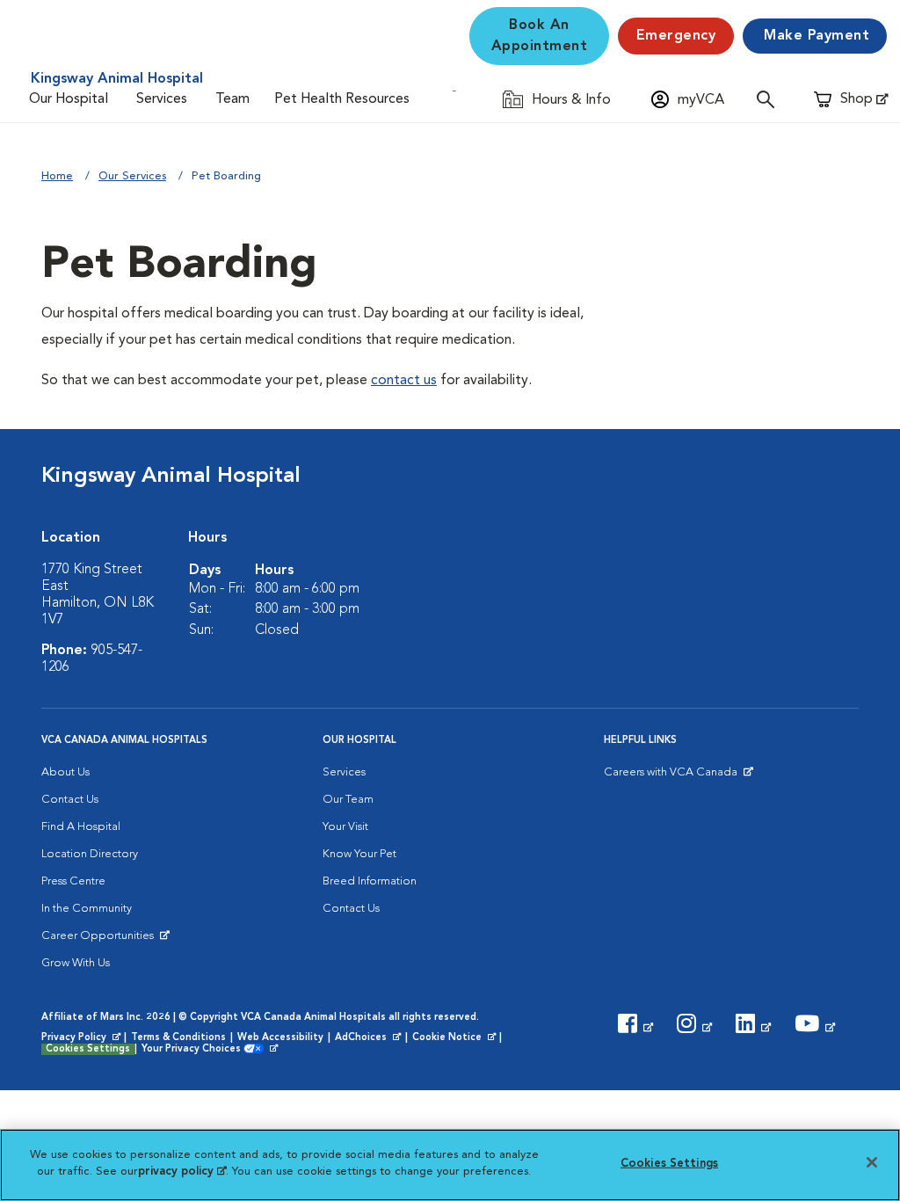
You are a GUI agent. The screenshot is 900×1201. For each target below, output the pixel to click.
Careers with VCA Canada (672, 776)
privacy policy (182, 1171)
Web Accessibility (280, 1038)
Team (232, 99)
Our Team (348, 799)
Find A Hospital (80, 827)
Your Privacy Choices (195, 1050)
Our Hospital (68, 99)
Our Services (132, 176)
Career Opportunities (100, 940)
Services (161, 99)
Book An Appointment (539, 36)
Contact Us (69, 799)
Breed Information (370, 881)
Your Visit (345, 827)
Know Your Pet (359, 854)
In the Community (86, 908)
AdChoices (369, 1038)
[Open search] (770, 98)
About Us (65, 772)
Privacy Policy (82, 1038)
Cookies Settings (88, 1049)
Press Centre (73, 881)
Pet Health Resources (342, 99)
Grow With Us (75, 963)
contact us (404, 381)
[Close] (872, 1162)
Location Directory (89, 854)
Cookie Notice (455, 1038)
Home (57, 176)
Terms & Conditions (178, 1038)
